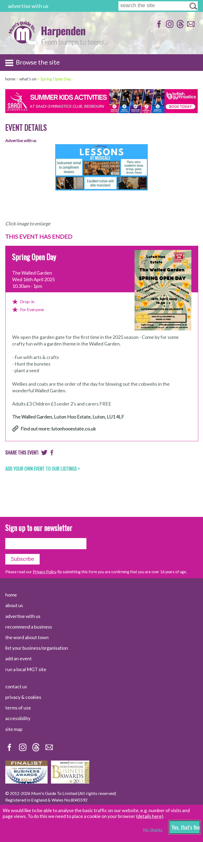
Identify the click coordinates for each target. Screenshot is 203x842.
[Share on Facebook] (52, 453)
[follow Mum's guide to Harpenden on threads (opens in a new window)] (179, 26)
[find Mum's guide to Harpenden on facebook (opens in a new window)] (158, 26)
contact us (16, 686)
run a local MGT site (25, 669)
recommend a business (28, 627)
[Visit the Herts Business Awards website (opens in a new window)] (70, 782)
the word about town (27, 637)
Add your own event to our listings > (42, 468)
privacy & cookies (23, 697)
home (11, 595)
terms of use (18, 708)
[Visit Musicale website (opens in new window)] (101, 194)
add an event (18, 658)
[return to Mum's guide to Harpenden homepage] (23, 44)
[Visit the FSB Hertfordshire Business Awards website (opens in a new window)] (26, 782)
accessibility (17, 718)
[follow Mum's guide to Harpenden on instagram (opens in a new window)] (169, 26)
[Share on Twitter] (44, 453)
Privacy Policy (44, 572)
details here (149, 816)
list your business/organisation (36, 648)
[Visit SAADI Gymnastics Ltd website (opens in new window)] (101, 111)
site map (13, 729)
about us (14, 605)
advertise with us (28, 6)
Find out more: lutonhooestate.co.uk (58, 429)
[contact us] (190, 26)
